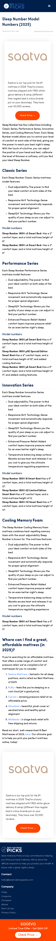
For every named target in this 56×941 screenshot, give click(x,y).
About (4, 904)
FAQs (4, 892)
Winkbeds (13, 719)
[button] (49, 6)
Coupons (6, 896)
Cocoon (12, 697)
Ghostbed (13, 706)
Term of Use (7, 908)
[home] (13, 6)
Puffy (11, 688)
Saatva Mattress (17, 674)
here (27, 734)
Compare (6, 900)
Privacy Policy (8, 912)
